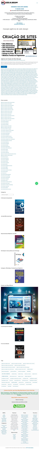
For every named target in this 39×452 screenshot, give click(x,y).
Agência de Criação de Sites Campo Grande (7, 102)
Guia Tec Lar (35, 426)
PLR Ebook (35, 417)
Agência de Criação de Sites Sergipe (6, 106)
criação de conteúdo (27, 373)
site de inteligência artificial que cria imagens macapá (27, 91)
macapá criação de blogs (17, 76)
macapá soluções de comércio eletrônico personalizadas (9, 89)
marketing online (21, 382)
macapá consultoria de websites (20, 75)
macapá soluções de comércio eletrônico (29, 88)
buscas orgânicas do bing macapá (25, 68)
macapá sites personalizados (18, 88)
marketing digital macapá (18, 90)
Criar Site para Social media (5, 183)
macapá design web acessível (14, 80)
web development (15, 386)
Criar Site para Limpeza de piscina (6, 131)
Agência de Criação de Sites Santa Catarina (7, 118)
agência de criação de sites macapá (6, 68)
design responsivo (28, 376)
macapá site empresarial (22, 87)
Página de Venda (4, 432)
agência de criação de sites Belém (16, 363)
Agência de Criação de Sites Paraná (6, 112)
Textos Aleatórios (35, 420)
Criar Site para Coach (4, 180)
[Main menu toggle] (37, 3)
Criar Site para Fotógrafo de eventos (6, 165)
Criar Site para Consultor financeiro (6, 181)
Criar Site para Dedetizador (5, 134)
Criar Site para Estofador (5, 124)
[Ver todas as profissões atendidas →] (19, 23)
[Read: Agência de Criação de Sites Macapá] (19, 45)
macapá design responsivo (5, 80)
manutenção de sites (17, 380)
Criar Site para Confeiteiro (5, 162)
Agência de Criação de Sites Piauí (6, 127)
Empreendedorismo (4, 427)
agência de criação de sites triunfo (20, 369)
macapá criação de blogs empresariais (28, 76)
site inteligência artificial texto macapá (10, 93)
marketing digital (14, 382)
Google (14, 437)
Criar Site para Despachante (5, 146)
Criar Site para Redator (4, 187)
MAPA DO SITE (4, 421)
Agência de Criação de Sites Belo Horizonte (7, 115)
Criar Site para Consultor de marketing (7, 184)
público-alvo (10, 384)
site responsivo (4, 386)
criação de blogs (20, 373)
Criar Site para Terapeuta (5, 178)
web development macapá (23, 94)
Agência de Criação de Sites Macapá (11, 59)
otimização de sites (28, 382)
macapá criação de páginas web (15, 77)
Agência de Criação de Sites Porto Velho (7, 109)
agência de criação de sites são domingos (23, 367)
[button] (36, 183)
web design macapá (15, 94)
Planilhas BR (35, 424)
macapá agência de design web (6, 73)
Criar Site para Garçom (4, 156)
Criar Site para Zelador (4, 149)
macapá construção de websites (10, 75)
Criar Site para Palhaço (4, 168)
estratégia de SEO (25, 378)
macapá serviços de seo (14, 87)
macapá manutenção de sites (23, 82)
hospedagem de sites (5, 380)
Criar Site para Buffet (4, 164)
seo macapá (6, 91)
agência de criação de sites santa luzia (7, 365)
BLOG (4, 417)
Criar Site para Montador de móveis (6, 140)
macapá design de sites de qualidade (30, 79)
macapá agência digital (11, 74)
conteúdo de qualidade (21, 371)
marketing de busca (25, 380)
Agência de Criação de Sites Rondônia (7, 108)
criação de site (34, 373)
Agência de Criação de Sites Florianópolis (7, 105)
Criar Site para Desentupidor (5, 133)
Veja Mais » (4, 67)
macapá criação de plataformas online (26, 77)
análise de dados (30, 369)
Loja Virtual (4, 428)
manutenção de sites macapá (9, 90)
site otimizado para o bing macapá (21, 93)
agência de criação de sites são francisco (8, 369)
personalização (35, 382)
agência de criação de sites (6, 363)
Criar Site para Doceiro (4, 161)
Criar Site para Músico (4, 171)
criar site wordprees (6, 373)
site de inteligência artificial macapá (13, 91)
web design (9, 386)
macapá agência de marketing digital (16, 73)
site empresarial (15, 384)
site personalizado (28, 384)
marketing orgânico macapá (27, 90)
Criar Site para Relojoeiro (5, 121)
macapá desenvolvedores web (9, 79)
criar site (28, 371)
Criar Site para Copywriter (5, 186)
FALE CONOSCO (3, 418)
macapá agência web (26, 74)
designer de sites (20, 376)
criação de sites (5, 376)
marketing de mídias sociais (6, 382)
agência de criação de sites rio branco (28, 363)
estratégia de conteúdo (5, 378)
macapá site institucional (30, 87)
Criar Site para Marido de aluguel (6, 128)
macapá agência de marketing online (28, 73)
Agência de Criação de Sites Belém (6, 103)
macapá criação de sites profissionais (21, 78)
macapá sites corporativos (10, 88)
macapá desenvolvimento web (19, 79)
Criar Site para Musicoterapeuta (6, 174)
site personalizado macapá (8, 94)
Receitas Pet (35, 422)
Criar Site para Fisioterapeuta (5, 177)
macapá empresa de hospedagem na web (9, 81)
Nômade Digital (35, 419)
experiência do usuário (33, 378)
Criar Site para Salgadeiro (5, 159)
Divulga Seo (35, 425)
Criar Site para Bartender (5, 158)
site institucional (22, 384)
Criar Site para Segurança (5, 152)
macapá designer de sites (23, 80)
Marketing (4, 429)
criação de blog (14, 373)
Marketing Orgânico (4, 430)
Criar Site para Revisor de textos (6, 189)
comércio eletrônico (13, 371)
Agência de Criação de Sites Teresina (6, 155)
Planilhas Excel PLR (35, 423)
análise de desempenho (5, 371)
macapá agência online (19, 74)
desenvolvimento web (13, 376)
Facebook (14, 434)
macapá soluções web (22, 89)
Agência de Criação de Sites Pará (6, 114)
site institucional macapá (11, 92)
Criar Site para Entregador (5, 143)
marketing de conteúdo (33, 380)
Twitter (14, 435)
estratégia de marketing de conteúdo (15, 378)
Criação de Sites (3, 60)
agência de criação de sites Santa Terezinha (8, 367)
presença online (4, 384)
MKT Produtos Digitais (35, 421)
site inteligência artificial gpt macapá (21, 92)
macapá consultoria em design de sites (32, 75)
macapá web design (29, 89)
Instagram (14, 436)
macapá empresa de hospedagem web (22, 81)
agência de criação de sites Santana (20, 365)
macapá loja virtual (16, 82)
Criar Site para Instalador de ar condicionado (8, 139)
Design (4, 426)
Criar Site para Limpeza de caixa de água (7, 130)
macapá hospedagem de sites (8, 82)
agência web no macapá (16, 68)
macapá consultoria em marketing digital (7, 76)
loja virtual (11, 380)
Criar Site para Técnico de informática (7, 137)
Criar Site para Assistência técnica (6, 136)
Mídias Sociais (4, 431)
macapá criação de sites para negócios (9, 78)
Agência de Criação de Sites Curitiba (6, 111)
